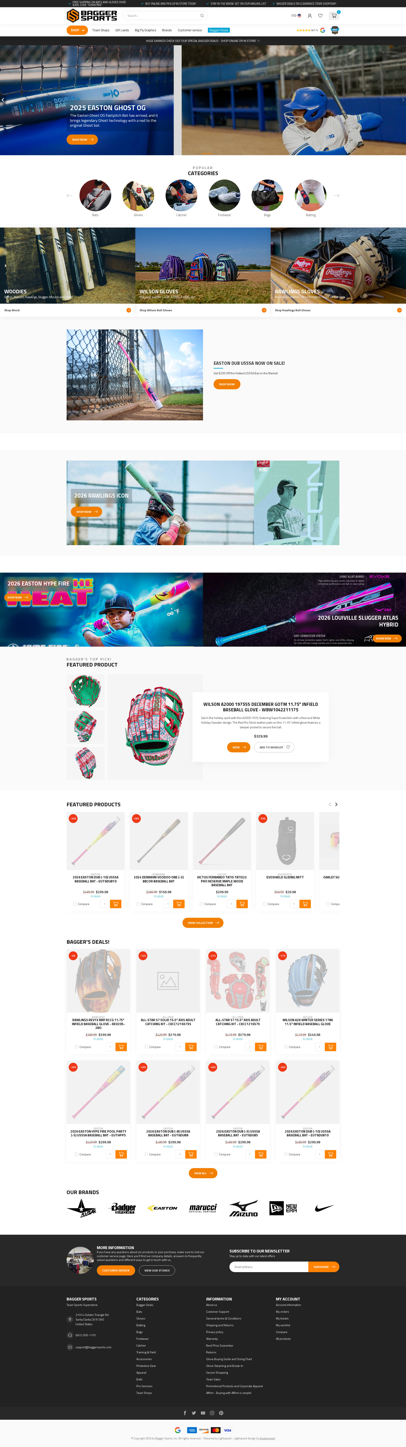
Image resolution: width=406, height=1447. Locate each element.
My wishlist (283, 1325)
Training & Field (146, 1352)
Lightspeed (224, 1438)
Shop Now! (227, 384)
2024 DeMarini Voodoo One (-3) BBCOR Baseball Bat (159, 879)
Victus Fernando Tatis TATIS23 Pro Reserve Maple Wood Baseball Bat (222, 881)
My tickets (282, 1318)
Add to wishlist (272, 747)
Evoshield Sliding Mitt (285, 877)
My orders (282, 1311)
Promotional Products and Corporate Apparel (234, 1386)
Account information (288, 1305)
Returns (211, 1352)
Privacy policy (214, 1332)
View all (200, 1173)
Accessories (144, 1359)
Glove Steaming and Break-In (224, 1365)
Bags (139, 1332)
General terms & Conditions (223, 1318)
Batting (140, 1325)
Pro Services (144, 1386)
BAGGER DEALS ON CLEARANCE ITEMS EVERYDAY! (306, 3)
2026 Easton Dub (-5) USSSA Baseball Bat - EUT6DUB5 (238, 1133)
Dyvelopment (267, 1438)
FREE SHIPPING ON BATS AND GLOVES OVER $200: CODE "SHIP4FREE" (99, 3)
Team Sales (213, 1379)
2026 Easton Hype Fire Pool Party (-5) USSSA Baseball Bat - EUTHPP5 (98, 1133)
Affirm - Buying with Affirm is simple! (228, 1393)
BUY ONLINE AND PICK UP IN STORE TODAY (170, 3)
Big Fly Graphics (145, 30)
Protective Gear (146, 1365)
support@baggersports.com (93, 1347)
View (236, 747)
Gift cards (122, 30)
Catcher (141, 1345)
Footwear (142, 1338)
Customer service (190, 30)
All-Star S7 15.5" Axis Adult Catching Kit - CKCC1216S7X (238, 1022)
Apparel (141, 1372)
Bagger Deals (219, 30)
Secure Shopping (217, 1372)
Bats (139, 1311)
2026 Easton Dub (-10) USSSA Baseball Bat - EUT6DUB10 (95, 879)
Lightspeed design (245, 1438)
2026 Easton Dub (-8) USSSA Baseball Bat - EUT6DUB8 (168, 1133)
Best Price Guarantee (219, 1345)
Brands (167, 30)
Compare (83, 903)
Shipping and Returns (220, 1325)
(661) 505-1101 (85, 1335)
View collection (200, 922)
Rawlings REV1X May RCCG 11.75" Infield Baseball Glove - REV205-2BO (98, 1024)
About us (211, 1305)
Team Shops (101, 30)
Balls (139, 1379)
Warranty (212, 1338)
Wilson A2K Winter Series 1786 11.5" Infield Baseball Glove (308, 1022)
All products (283, 1338)
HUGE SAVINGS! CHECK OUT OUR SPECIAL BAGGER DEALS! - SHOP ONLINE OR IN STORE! (201, 40)
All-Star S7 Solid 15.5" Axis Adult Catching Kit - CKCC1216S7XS (168, 1022)
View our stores (157, 1270)
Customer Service (116, 1270)
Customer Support (217, 1311)
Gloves (140, 1318)
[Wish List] (320, 15)
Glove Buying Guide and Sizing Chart (229, 1359)
